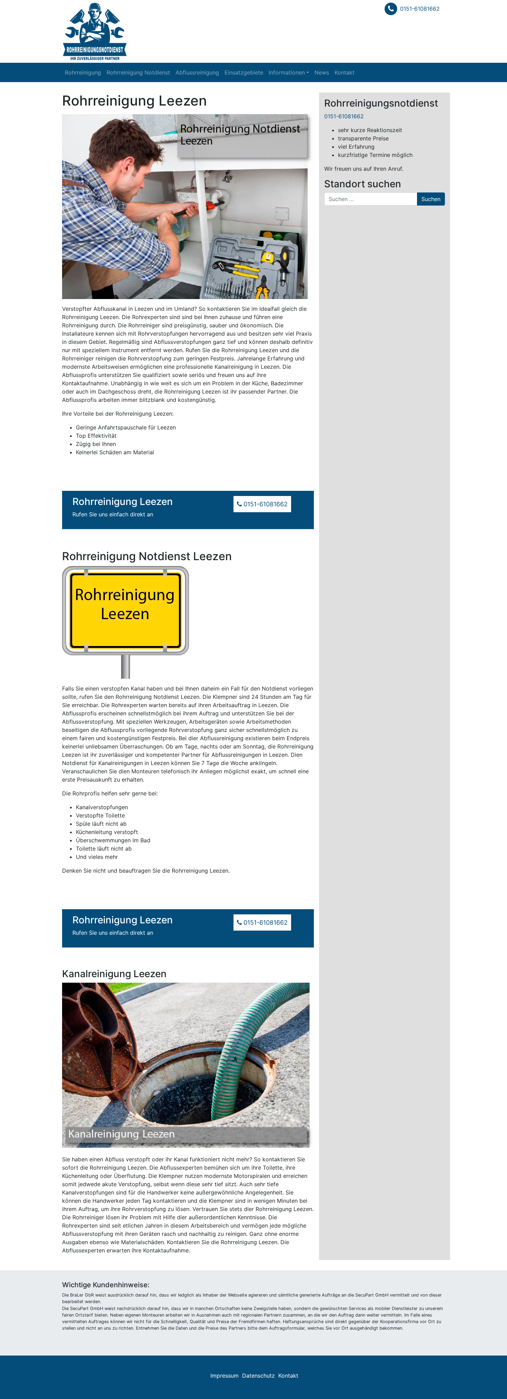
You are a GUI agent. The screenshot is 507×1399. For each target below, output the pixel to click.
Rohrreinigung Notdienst (138, 72)
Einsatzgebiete (244, 72)
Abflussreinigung (197, 72)
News (322, 72)
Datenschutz (258, 1375)
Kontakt (345, 72)
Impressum (224, 1375)
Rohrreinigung (83, 72)
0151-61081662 (420, 8)
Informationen (287, 72)
